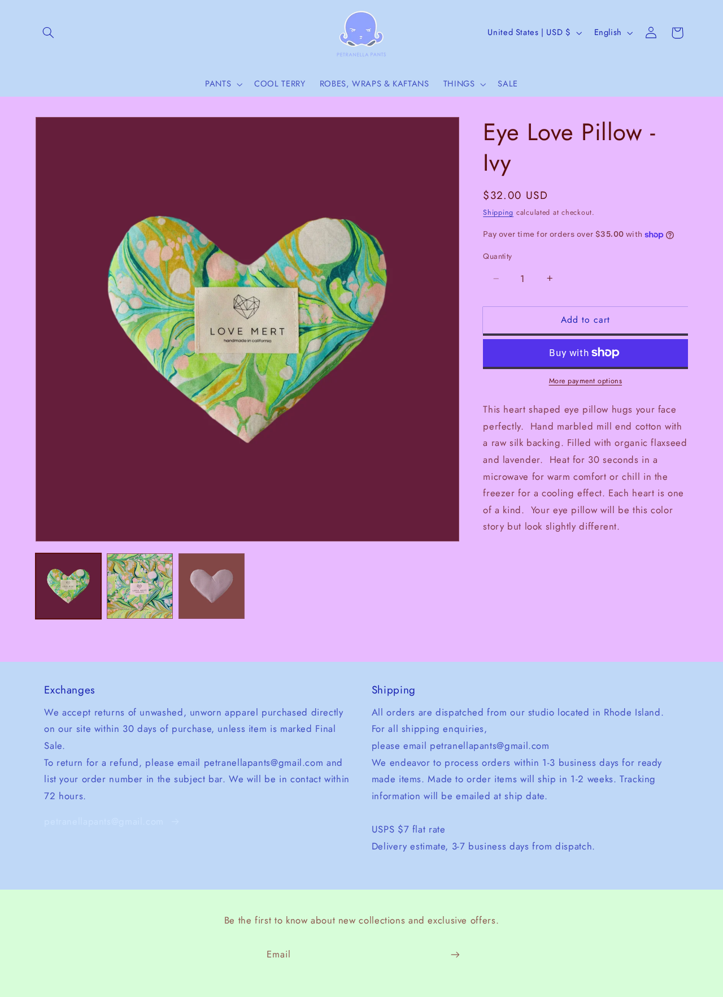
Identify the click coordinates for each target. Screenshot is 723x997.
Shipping (498, 212)
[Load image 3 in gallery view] (211, 586)
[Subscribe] (455, 954)
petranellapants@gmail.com (104, 821)
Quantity (497, 256)
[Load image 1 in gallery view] (68, 586)
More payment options (585, 381)
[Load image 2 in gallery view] (139, 586)
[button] (49, 33)
